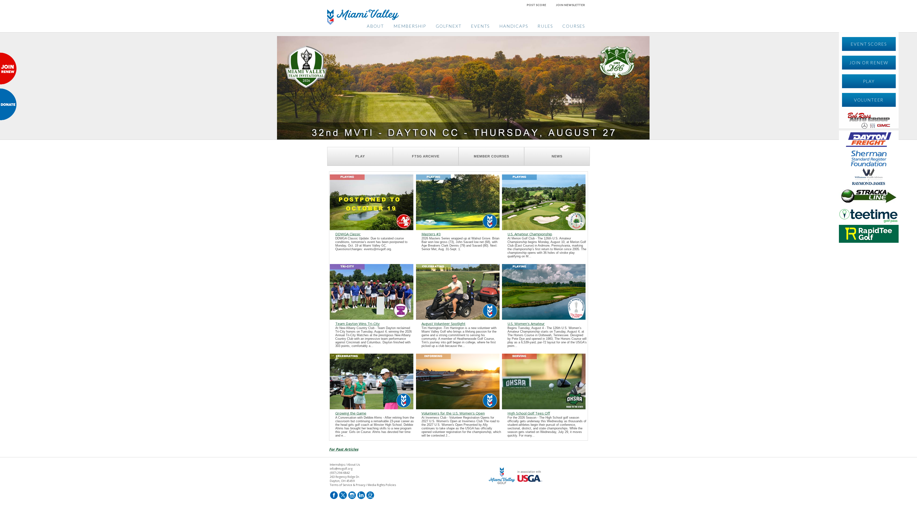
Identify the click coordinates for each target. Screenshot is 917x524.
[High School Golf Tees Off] (544, 407)
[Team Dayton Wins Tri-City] (371, 318)
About (375, 26)
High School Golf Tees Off (528, 413)
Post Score (536, 5)
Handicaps (513, 26)
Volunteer (869, 100)
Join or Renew (868, 62)
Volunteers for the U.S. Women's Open (453, 413)
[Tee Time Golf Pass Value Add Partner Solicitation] (869, 222)
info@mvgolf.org (341, 469)
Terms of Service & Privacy (347, 485)
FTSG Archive (425, 156)
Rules (545, 26)
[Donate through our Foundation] (8, 118)
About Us (353, 465)
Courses (573, 26)
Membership (410, 26)
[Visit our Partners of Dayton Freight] (869, 147)
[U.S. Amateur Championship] (544, 228)
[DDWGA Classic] (371, 228)
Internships (337, 465)
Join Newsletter (570, 5)
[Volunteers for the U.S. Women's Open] (458, 407)
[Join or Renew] (8, 83)
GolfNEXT (448, 26)
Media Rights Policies (382, 485)
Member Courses (491, 156)
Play (869, 81)
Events (480, 26)
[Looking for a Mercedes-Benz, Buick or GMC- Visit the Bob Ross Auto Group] (869, 128)
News (557, 156)
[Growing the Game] (371, 407)
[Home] (363, 23)
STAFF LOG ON (516, 498)
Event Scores (869, 44)
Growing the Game (350, 413)
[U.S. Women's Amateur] (544, 318)
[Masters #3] (458, 228)
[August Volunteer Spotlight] (458, 318)
